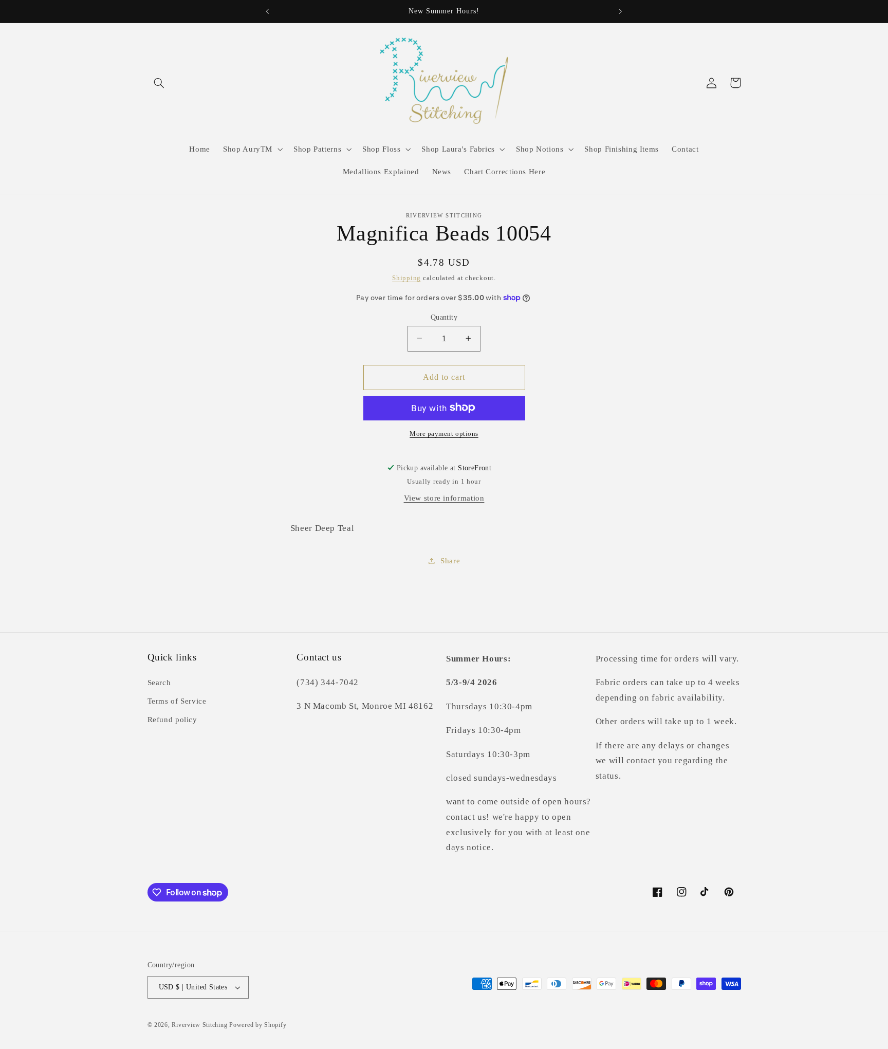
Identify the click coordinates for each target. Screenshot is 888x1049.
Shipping (406, 278)
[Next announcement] (620, 11)
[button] (159, 83)
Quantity (444, 317)
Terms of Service (177, 701)
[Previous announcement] (267, 11)
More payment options (444, 433)
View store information (444, 498)
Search (159, 682)
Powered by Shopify (257, 1025)
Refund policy (172, 719)
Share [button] (450, 560)
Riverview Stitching (199, 1025)
